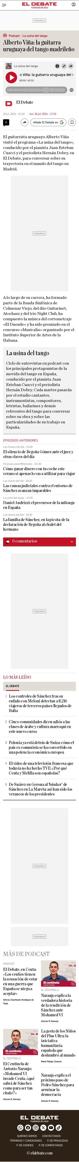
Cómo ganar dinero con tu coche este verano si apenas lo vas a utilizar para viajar (39, 471)
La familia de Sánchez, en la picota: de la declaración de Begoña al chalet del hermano (36, 525)
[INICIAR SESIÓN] (73, 5)
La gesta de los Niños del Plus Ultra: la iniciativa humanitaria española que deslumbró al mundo (58, 1043)
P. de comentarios (51, 1145)
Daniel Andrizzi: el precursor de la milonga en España (38, 505)
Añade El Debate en (45, 122)
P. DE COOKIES (24, 1145)
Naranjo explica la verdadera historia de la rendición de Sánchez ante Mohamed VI (56, 1005)
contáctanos (51, 1136)
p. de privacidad (57, 1140)
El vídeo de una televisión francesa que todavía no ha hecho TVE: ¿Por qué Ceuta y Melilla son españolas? (41, 768)
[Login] (73, 5)
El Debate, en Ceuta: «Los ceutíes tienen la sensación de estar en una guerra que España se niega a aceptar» (20, 981)
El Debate (24, 102)
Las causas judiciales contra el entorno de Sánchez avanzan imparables (37, 488)
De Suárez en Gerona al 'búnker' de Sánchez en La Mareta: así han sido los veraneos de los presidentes (40, 789)
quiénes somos (27, 1136)
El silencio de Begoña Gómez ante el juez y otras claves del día (38, 454)
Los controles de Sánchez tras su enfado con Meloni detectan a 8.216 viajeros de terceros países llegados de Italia (40, 703)
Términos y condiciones (26, 1140)
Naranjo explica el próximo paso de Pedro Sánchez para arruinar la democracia (57, 1085)
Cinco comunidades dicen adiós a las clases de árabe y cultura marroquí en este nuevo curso (40, 727)
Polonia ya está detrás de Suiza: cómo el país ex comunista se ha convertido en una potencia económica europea (41, 748)
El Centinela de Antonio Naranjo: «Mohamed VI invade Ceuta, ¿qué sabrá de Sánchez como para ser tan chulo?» (19, 1078)
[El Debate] (39, 4)
